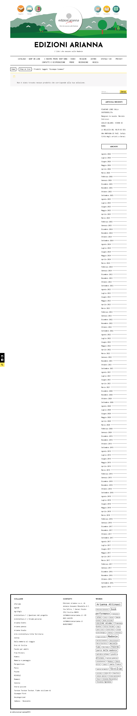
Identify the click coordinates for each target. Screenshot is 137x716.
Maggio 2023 (106, 301)
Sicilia (116, 668)
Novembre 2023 (106, 278)
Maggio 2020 (106, 417)
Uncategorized (19, 697)
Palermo (115, 647)
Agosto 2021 (106, 372)
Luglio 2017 (106, 545)
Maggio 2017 (106, 553)
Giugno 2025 (106, 207)
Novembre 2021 (106, 361)
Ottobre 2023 (106, 282)
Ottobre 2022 (106, 327)
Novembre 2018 (106, 485)
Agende (16, 608)
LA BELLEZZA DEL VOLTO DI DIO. (113, 130)
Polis (16, 668)
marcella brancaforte (102, 640)
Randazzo (110, 661)
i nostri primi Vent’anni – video (59, 59)
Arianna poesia (20, 626)
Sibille (17, 683)
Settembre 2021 (107, 368)
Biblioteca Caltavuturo (102, 609)
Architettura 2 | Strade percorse (28, 619)
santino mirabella (102, 669)
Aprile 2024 (106, 259)
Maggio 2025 (106, 210)
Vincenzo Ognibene (104, 682)
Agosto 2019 (106, 451)
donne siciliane (108, 620)
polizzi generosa (112, 658)
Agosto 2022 (106, 334)
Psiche (16, 672)
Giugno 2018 (106, 504)
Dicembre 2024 (106, 229)
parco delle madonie (107, 650)
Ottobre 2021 (106, 365)
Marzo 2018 (105, 515)
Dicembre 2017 (106, 526)
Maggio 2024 (106, 255)
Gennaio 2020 (106, 432)
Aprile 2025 (106, 214)
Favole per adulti (21, 649)
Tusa (98, 679)
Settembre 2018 (107, 492)
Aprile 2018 (106, 511)
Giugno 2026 (106, 161)
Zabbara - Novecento (22, 701)
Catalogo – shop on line (29, 59)
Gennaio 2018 (106, 523)
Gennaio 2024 (106, 271)
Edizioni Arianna (68, 45)
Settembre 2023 (107, 286)
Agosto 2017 (106, 541)
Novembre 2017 (106, 530)
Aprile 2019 (106, 466)
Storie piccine (20, 687)
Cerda (105, 617)
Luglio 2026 (106, 158)
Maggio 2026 (106, 165)
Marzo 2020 (105, 425)
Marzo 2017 (105, 560)
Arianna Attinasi (109, 604)
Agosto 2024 (106, 244)
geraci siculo (100, 629)
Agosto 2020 (106, 406)
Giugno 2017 (106, 549)
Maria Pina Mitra (102, 643)
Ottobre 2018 (106, 489)
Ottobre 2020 (106, 398)
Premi (71, 62)
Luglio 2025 (106, 203)
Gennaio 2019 (106, 477)
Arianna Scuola (20, 630)
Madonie (113, 636)
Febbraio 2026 (106, 176)
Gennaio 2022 (106, 357)
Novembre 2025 (106, 188)
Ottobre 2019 (106, 444)
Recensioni (83, 62)
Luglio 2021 (106, 376)
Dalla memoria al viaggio (24, 641)
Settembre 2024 (107, 240)
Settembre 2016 (107, 583)
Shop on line (25, 69)
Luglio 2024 (106, 248)
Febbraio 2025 (106, 222)
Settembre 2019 (107, 447)
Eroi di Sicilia (20, 645)
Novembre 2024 (106, 233)
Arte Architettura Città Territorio (28, 634)
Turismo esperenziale (114, 676)
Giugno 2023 (106, 297)
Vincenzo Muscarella (109, 679)
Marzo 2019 (105, 470)
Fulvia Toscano (109, 626)
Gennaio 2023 (106, 316)
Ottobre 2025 (106, 192)
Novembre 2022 (106, 323)
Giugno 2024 (106, 252)
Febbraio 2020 (106, 429)
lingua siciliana (101, 636)
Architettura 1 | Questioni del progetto (31, 615)
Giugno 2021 (106, 380)
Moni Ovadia (106, 647)
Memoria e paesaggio (22, 660)
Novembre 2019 (106, 440)
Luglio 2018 (106, 500)
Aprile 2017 (106, 556)
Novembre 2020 (106, 395)
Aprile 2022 (106, 350)
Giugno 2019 (106, 459)
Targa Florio (116, 673)
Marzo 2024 (105, 263)
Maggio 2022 (106, 346)
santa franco (115, 664)
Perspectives (19, 664)
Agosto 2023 (106, 289)
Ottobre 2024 (106, 237)
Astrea (16, 638)
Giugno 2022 (106, 342)
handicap (110, 632)
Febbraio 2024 (106, 267)
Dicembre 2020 (106, 391)
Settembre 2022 (107, 331)
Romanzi (17, 679)
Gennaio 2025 (106, 225)
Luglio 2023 (106, 293)
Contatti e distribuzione (53, 62)
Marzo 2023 (105, 308)
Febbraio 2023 (106, 312)
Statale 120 (106, 59)
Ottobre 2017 (106, 534)
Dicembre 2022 (106, 319)
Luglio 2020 (106, 410)
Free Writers (19, 653)
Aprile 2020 (106, 421)
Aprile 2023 (106, 304)
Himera (16, 657)
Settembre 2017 (107, 538)
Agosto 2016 (106, 587)
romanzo (105, 664)
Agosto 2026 (106, 154)
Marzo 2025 (105, 218)
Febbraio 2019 (106, 474)
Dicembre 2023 (106, 274)
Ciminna (111, 617)
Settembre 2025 (107, 195)
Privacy (119, 59)
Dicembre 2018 (106, 481)
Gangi (118, 626)
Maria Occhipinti (114, 640)
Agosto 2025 (106, 199)
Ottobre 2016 (106, 579)
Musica (95, 62)
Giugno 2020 (106, 413)
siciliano (99, 673)
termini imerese (101, 676)
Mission (83, 59)
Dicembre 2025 (106, 184)
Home (13, 69)
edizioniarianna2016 (21, 712)
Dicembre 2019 (106, 436)
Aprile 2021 (106, 383)
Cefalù (99, 617)
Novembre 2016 (106, 575)
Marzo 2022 (105, 353)
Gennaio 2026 (106, 180)
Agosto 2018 (106, 496)
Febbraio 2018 (106, 519)
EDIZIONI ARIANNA (104, 623)
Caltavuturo (115, 614)
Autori (93, 59)
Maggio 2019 (106, 462)
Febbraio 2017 (106, 564)
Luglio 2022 (106, 338)
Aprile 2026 (106, 169)
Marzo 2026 (105, 173)
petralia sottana (103, 654)
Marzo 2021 (105, 387)
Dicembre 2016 (106, 571)
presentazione (101, 661)
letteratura (118, 632)
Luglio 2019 (106, 455)
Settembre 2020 (107, 402)
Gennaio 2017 (106, 568)
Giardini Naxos (110, 629)
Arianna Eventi (20, 623)
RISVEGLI (17, 675)
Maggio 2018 (106, 508)
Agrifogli (18, 611)
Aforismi (17, 604)
